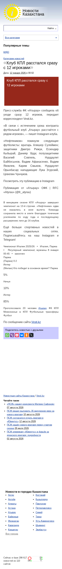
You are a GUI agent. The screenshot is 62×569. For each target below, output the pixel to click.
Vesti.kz (36, 322)
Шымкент (40, 525)
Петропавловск (43, 508)
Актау (11, 495)
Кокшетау (13, 529)
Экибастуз (41, 529)
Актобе (11, 499)
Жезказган (13, 521)
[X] (31, 335)
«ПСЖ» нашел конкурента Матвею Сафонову (30, 404)
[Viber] (12, 335)
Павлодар (41, 503)
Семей (39, 512)
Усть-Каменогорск (45, 521)
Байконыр (13, 516)
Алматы (12, 503)
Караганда (13, 525)
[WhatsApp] (7, 335)
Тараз (39, 516)
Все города (12, 533)
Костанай (40, 495)
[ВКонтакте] (22, 335)
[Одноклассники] (26, 335)
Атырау (42, 308)
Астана (12, 508)
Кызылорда (42, 499)
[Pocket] (17, 335)
